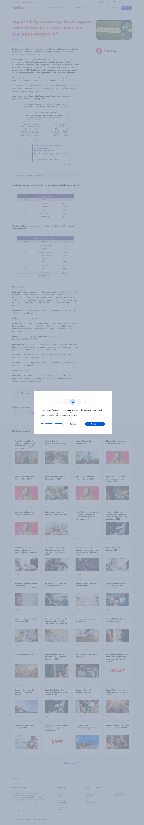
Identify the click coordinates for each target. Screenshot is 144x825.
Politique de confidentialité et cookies (63, 415)
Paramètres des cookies (51, 424)
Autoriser (95, 424)
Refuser (73, 424)
